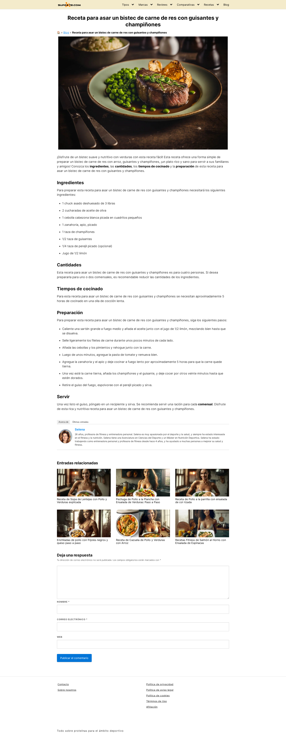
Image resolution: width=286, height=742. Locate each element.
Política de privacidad (159, 684)
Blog (226, 4)
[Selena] (65, 436)
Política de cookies (158, 695)
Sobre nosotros (67, 689)
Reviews (162, 4)
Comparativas (185, 4)
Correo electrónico (72, 619)
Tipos (125, 4)
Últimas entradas (80, 422)
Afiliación (152, 706)
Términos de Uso (156, 701)
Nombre (63, 601)
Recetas (209, 4)
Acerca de (63, 422)
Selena (80, 429)
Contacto (63, 684)
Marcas (143, 4)
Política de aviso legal (159, 689)
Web (59, 637)
